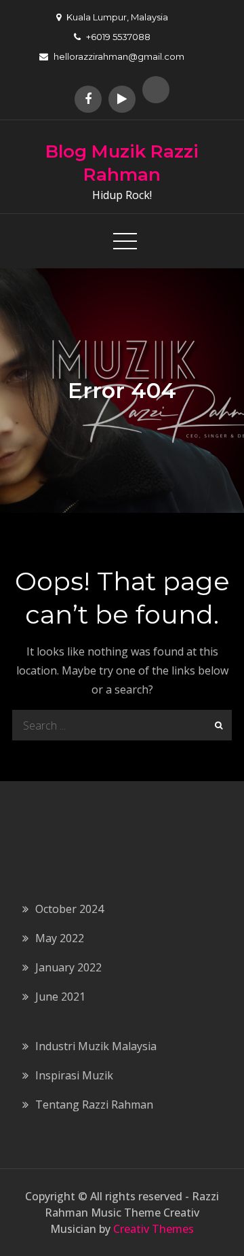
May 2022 (59, 938)
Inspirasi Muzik (74, 1075)
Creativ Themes (153, 1228)
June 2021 (60, 996)
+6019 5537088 (118, 36)
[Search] (216, 725)
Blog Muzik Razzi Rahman (122, 163)
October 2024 (69, 908)
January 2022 (68, 967)
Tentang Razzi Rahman (94, 1104)
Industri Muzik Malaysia (96, 1046)
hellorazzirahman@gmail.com (119, 56)
